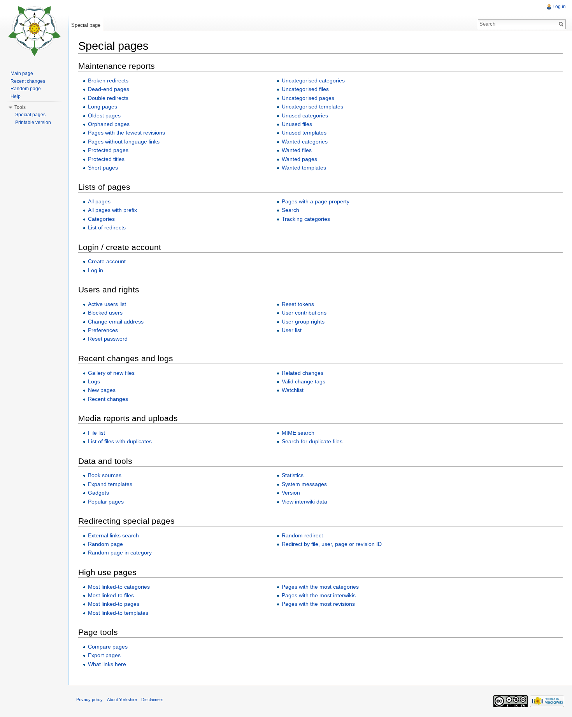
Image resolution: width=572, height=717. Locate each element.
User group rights (303, 321)
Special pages (30, 114)
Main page (22, 73)
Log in (95, 270)
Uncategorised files (305, 89)
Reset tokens (298, 304)
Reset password (108, 339)
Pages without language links (124, 141)
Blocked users (105, 313)
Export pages (104, 655)
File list (96, 433)
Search (290, 210)
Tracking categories (306, 219)
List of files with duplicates (120, 441)
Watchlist (293, 390)
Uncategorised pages (308, 98)
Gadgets (98, 493)
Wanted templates (304, 167)
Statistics (293, 475)
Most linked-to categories (119, 587)
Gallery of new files (111, 373)
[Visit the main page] (34, 31)
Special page (85, 25)
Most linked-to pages (113, 604)
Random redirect (302, 535)
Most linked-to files (111, 595)
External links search (113, 535)
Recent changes (108, 399)
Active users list (107, 304)
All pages (99, 201)
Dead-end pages (108, 89)
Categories (101, 219)
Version (291, 493)
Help (16, 96)
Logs (94, 381)
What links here (107, 664)
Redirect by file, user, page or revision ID (332, 544)
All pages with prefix (112, 210)
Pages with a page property (315, 201)
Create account (107, 261)
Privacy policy (89, 699)
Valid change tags (303, 381)
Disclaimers (152, 699)
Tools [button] (20, 107)
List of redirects (107, 227)
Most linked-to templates (118, 613)
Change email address (116, 321)
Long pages (102, 106)
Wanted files (297, 150)
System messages (304, 484)
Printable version (33, 122)
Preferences (103, 330)
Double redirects (108, 98)
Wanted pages (299, 159)
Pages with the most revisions (318, 604)
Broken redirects (108, 80)
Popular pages (106, 501)
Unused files (297, 124)
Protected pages (108, 150)
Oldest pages (104, 115)
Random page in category (120, 552)
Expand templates (110, 484)
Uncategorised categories (313, 80)
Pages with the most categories (320, 587)
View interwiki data (304, 501)
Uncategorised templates (312, 106)
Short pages (103, 167)
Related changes (302, 373)
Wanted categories (305, 141)
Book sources (104, 475)
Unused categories (305, 115)
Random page (105, 544)
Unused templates (304, 132)
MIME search (298, 433)
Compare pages (108, 647)
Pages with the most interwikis (319, 595)
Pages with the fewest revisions (126, 132)
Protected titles (106, 159)
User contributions (304, 313)
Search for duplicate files (312, 441)
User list (292, 330)
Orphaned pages (109, 124)
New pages (102, 390)
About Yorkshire (122, 699)
